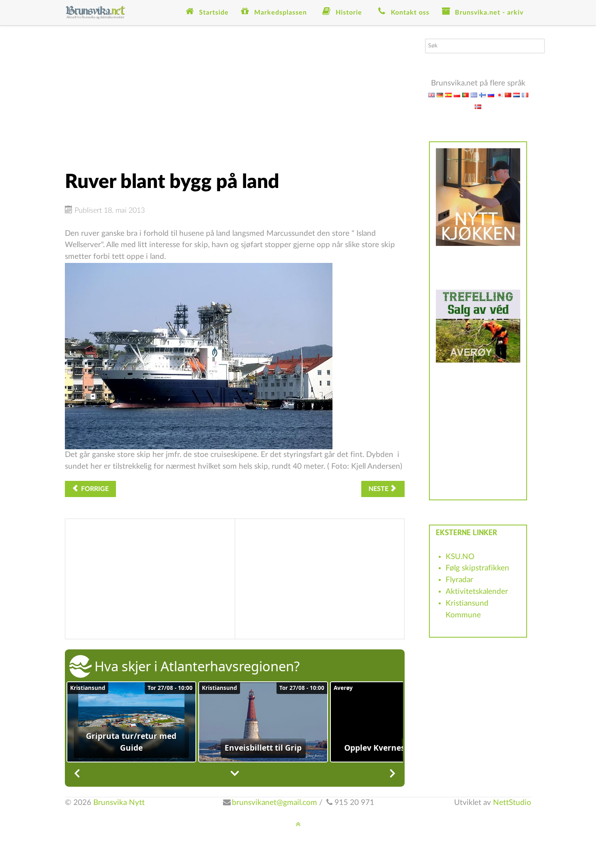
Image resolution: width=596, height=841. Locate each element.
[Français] (525, 94)
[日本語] (499, 94)
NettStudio (512, 803)
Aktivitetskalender (477, 592)
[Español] (448, 94)
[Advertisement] (235, 95)
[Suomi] (482, 94)
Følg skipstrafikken (477, 568)
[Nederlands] (516, 94)
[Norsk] (478, 106)
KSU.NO (460, 557)
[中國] (508, 94)
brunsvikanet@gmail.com (274, 803)
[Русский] (491, 94)
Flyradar (459, 580)
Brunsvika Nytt (119, 803)
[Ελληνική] (474, 94)
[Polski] (457, 94)
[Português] (465, 94)
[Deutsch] (440, 94)
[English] (431, 94)
